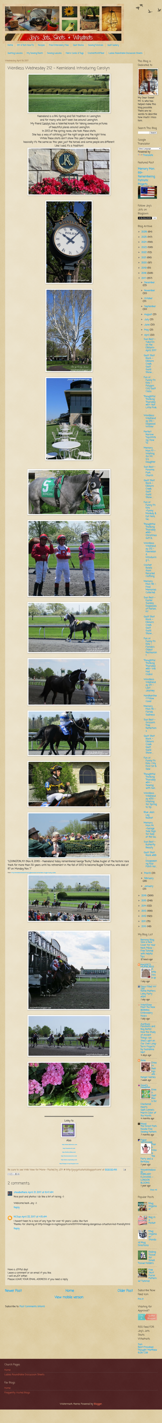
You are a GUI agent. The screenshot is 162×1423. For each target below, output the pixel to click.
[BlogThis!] (11, 1174)
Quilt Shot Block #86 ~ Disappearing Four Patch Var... (150, 859)
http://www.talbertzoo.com (69, 1144)
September (150, 306)
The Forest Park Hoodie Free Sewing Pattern (149, 1129)
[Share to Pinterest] (18, 1174)
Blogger (98, 1404)
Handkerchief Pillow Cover (150, 698)
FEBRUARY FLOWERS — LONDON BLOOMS (147, 1179)
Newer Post (13, 1290)
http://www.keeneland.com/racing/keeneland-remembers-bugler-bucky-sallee (33, 873)
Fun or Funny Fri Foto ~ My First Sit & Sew (150, 763)
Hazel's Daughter (145, 1086)
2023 (144, 247)
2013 (144, 911)
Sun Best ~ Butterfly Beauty (149, 844)
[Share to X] (13, 1174)
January (148, 886)
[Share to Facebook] (16, 1174)
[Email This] (9, 1174)
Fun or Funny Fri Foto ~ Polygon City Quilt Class (150, 384)
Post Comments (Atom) (32, 1306)
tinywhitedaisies (148, 1171)
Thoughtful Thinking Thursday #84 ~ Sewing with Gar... (150, 781)
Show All (153, 1190)
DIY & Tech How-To (25, 45)
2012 (144, 916)
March (148, 873)
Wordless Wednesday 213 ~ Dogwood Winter (150, 421)
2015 (144, 900)
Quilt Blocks (78, 45)
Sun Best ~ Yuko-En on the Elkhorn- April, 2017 (150, 344)
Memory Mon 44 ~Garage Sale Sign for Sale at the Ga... (150, 830)
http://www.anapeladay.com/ (69, 1159)
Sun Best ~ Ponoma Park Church (149, 471)
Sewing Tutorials (95, 45)
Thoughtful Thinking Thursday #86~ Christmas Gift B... (150, 531)
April (147, 335)
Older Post (125, 1290)
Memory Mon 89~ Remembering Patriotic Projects (146, 176)
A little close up (154, 973)
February (149, 878)
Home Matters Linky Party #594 (148, 993)
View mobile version (69, 1297)
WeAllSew (146, 1005)
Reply (17, 1207)
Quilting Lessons (15, 53)
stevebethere (20, 1192)
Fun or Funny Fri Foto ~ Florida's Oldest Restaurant (150, 647)
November (149, 290)
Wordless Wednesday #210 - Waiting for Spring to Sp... (150, 800)
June (147, 324)
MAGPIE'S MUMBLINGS (147, 966)
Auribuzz (145, 1024)
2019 (144, 268)
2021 (144, 257)
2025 (144, 237)
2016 (144, 895)
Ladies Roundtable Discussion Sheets (126, 53)
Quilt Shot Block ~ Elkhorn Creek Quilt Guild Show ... (149, 364)
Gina (143, 1060)
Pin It (141, 1299)
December (149, 282)
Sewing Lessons (54, 53)
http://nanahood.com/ (69, 1148)
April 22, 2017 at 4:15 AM (34, 1217)
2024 (144, 242)
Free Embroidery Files (59, 45)
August (148, 314)
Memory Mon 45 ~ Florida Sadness (150, 710)
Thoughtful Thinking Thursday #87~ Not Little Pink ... (150, 403)
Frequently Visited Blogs (17, 1392)
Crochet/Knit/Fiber (96, 53)
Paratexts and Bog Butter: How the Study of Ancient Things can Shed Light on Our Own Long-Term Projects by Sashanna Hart (149, 1039)
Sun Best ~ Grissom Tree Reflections (150, 725)
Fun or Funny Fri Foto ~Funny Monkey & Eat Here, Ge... (150, 510)
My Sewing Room (35, 53)
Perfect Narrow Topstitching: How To (150, 437)
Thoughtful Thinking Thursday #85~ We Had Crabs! (150, 667)
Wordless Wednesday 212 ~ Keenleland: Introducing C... (150, 551)
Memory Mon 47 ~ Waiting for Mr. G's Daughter (149, 455)
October (148, 298)
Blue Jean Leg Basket (149, 815)
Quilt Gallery (113, 45)
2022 (144, 252)
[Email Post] (124, 1169)
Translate (148, 155)
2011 (143, 921)
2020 (144, 262)
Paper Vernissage (146, 1141)
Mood (143, 1124)
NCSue (17, 1217)
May (147, 330)
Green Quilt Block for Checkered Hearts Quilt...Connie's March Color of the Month (149, 1102)
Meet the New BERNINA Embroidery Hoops (148, 1012)
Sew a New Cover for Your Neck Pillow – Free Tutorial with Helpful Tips (148, 949)
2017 (144, 278)
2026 (144, 232)
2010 (144, 926)
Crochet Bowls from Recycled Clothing (149, 570)
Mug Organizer (153, 1206)
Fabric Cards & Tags (75, 53)
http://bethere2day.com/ (69, 1152)
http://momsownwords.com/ (69, 1156)
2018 (144, 273)
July (147, 319)
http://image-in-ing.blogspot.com (68, 1163)
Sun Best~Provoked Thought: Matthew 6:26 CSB (147, 1348)
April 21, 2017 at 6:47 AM (40, 1192)
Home (10, 45)
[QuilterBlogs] (147, 1319)
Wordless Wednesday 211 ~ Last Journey (150, 685)
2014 (144, 906)
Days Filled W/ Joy (148, 987)
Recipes (41, 45)
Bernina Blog (147, 940)
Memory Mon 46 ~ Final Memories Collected (150, 587)
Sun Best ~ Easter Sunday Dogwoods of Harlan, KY (150, 604)
